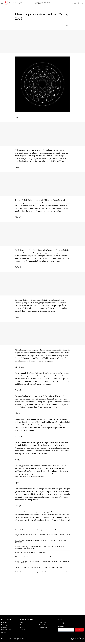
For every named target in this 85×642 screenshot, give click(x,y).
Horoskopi (18, 9)
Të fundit (14, 2)
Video (21, 627)
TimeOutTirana (43, 625)
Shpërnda (65, 25)
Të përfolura (21, 2)
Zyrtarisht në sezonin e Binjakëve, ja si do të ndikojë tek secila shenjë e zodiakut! (41, 572)
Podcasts (22, 629)
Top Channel (42, 622)
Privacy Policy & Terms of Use (9, 639)
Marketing (4, 625)
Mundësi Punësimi (6, 629)
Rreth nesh (4, 622)
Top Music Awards (44, 627)
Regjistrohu (79, 629)
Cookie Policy (21, 639)
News (21, 622)
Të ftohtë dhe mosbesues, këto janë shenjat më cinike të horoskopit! (37, 530)
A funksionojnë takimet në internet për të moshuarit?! (33, 557)
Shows (22, 625)
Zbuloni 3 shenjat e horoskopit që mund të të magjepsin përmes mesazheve (39, 567)
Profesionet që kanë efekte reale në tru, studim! (30, 552)
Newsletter (4, 627)
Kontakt (3, 632)
